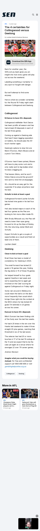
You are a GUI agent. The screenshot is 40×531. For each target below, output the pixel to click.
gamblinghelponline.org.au (15, 366)
